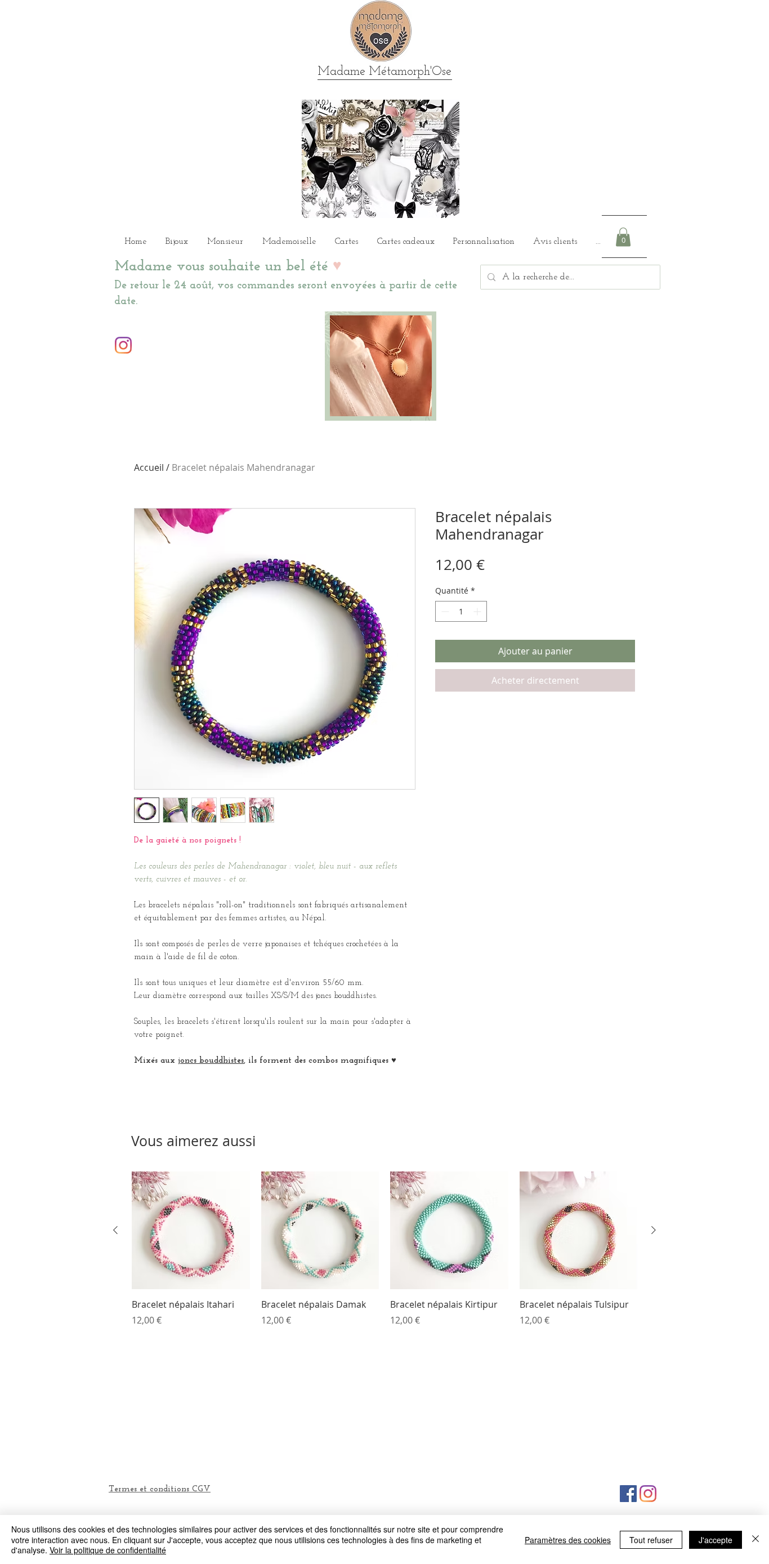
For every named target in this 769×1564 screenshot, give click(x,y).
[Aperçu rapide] (191, 1230)
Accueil (149, 467)
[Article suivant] (653, 1230)
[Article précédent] (115, 1230)
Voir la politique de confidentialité (108, 1550)
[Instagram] (123, 345)
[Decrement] (444, 611)
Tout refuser (651, 1539)
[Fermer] (755, 1539)
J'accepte (715, 1539)
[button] (623, 237)
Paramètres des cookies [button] (568, 1539)
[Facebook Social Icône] (628, 1493)
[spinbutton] (461, 611)
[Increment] (478, 611)
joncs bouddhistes (211, 1061)
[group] (384, 1255)
